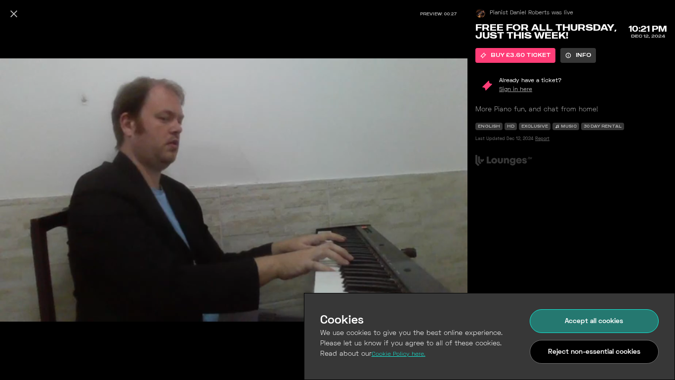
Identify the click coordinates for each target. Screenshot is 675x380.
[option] (515, 55)
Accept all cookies (594, 321)
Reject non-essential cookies (594, 352)
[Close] (14, 14)
